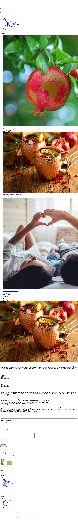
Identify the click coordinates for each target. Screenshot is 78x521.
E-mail (2, 424)
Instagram (4, 453)
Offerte (4, 472)
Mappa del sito (5, 486)
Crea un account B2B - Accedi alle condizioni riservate (13, 493)
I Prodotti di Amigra (8, 21)
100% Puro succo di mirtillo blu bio (11, 23)
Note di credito (5, 502)
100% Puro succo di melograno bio (11, 22)
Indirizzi (4, 503)
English (5, 5)
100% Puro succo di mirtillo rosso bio (12, 24)
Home (4, 479)
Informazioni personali (7, 500)
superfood (7, 300)
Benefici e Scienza (8, 25)
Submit (3, 439)
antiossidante (2, 300)
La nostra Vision (6, 480)
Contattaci (4, 485)
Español (5, 6)
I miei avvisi (5, 505)
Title (2, 427)
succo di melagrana (12, 300)
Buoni (4, 504)
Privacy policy (11, 455)
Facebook (4, 452)
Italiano (5, 4)
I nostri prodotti (5, 473)
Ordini (4, 501)
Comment (3, 437)
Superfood (5, 484)
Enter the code (4, 429)
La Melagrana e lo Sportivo (10, 26)
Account (2, 496)
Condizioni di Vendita (4, 455)
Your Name (3, 422)
